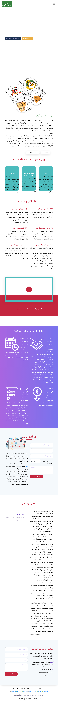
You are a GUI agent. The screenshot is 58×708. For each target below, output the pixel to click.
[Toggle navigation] (54, 4)
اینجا (27, 466)
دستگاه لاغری (33, 695)
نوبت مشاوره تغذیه (24, 695)
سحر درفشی (41, 695)
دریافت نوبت (37, 476)
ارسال (11, 673)
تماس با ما (16, 695)
